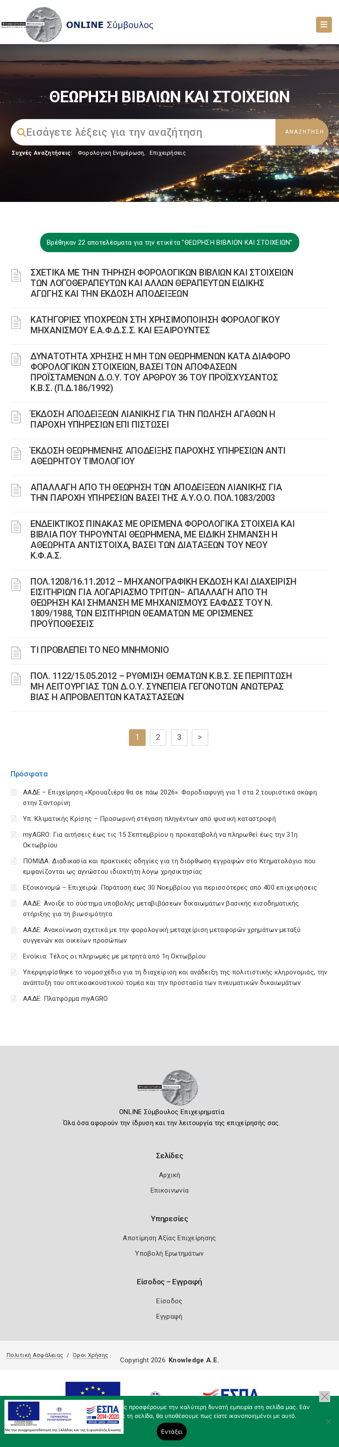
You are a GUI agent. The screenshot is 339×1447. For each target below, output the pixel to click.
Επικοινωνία (169, 1190)
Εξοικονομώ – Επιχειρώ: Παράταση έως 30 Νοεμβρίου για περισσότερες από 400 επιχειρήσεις (170, 887)
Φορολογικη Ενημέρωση (111, 152)
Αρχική (170, 1175)
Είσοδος (169, 1301)
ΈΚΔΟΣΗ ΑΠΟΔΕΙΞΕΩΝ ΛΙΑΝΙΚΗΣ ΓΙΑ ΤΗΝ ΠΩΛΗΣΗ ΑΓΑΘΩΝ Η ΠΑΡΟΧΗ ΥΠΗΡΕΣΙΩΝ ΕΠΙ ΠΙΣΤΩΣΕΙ (152, 419)
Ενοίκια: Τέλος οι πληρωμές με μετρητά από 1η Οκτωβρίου (114, 956)
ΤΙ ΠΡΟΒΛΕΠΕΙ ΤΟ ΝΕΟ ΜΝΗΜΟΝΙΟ (99, 650)
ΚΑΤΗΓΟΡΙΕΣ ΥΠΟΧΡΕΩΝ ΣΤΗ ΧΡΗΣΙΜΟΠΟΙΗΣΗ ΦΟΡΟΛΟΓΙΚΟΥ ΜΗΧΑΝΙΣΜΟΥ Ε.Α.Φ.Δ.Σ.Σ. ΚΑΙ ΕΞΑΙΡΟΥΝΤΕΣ (154, 325)
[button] (324, 1396)
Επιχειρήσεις (168, 152)
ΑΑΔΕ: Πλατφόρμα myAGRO (65, 999)
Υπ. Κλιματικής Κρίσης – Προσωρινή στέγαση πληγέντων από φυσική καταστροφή (149, 819)
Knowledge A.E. (194, 1360)
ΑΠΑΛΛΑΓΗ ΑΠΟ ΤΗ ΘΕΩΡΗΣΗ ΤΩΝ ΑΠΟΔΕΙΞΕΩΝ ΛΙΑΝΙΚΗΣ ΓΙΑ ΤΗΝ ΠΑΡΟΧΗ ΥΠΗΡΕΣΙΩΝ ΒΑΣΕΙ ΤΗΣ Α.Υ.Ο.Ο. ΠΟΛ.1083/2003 (156, 492)
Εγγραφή (169, 1316)
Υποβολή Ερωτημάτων (169, 1253)
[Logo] (170, 1090)
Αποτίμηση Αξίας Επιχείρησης (169, 1238)
